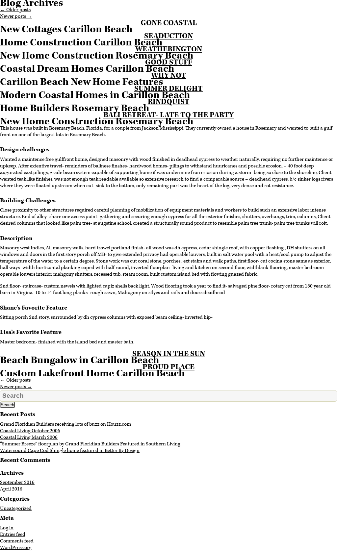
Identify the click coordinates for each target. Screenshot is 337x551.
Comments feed (17, 541)
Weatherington (168, 49)
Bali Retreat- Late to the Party (168, 115)
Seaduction (168, 36)
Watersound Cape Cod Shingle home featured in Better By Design (70, 450)
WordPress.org (16, 547)
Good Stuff (168, 62)
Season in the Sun (168, 354)
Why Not (168, 75)
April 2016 (11, 489)
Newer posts (16, 16)
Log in (6, 528)
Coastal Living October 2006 (30, 431)
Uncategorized (16, 508)
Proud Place (168, 367)
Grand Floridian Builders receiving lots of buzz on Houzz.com (65, 424)
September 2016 (17, 482)
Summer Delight (168, 88)
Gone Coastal (169, 23)
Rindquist (169, 102)
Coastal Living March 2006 (29, 437)
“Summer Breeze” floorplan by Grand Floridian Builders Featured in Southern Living (90, 444)
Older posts (15, 10)
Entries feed (12, 534)
